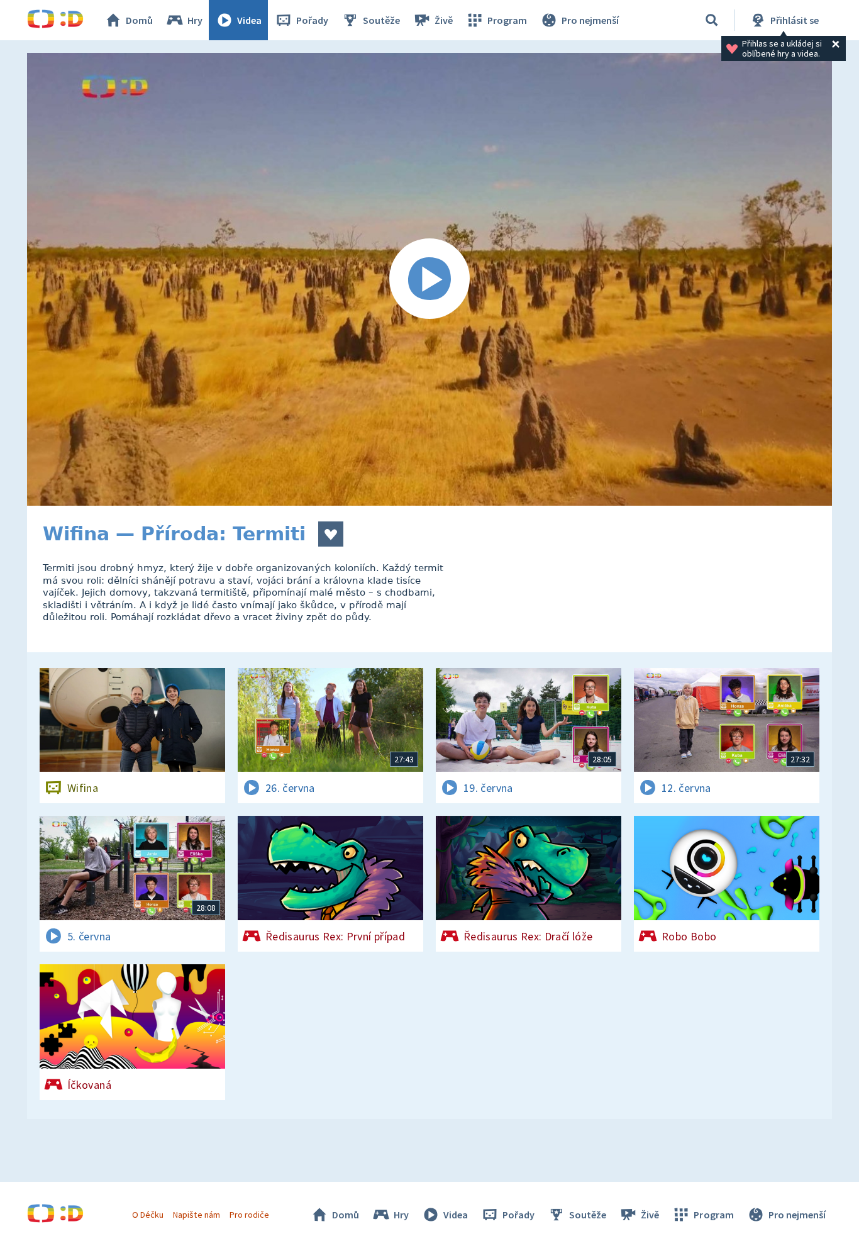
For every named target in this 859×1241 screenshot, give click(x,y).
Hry (194, 20)
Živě (444, 20)
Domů (139, 20)
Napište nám (196, 1214)
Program (507, 20)
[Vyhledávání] (711, 20)
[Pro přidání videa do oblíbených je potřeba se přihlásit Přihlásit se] (330, 534)
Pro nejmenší (590, 20)
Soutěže (381, 20)
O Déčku (147, 1214)
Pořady (312, 20)
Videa (249, 20)
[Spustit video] (429, 279)
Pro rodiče (249, 1214)
